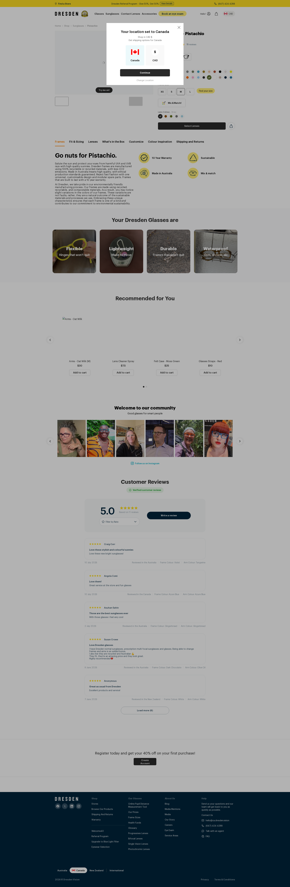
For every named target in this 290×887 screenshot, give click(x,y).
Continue (145, 73)
